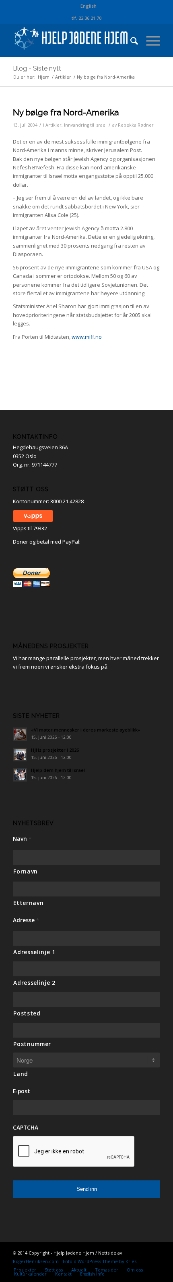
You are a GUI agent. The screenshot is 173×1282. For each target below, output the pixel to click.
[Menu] (149, 41)
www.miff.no (87, 336)
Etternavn (28, 903)
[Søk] (130, 41)
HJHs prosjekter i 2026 (55, 750)
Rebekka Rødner (136, 125)
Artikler (53, 125)
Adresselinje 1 (34, 952)
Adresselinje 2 (34, 982)
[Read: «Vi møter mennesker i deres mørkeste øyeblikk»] (20, 734)
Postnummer (32, 1044)
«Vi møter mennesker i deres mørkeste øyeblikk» (85, 730)
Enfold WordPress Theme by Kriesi (100, 1261)
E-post (21, 1091)
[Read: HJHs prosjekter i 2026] (20, 754)
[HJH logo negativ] (71, 41)
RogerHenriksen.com (36, 1261)
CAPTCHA (25, 1127)
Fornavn (25, 871)
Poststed (26, 1013)
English (88, 6)
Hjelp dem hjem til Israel (58, 770)
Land (20, 1074)
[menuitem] (88, 6)
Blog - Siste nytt (37, 68)
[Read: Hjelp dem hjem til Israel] (20, 774)
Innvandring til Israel (85, 125)
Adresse (26, 920)
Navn (22, 838)
